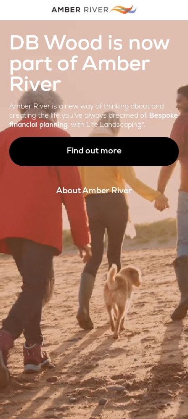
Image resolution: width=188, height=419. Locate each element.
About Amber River (94, 191)
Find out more (94, 151)
